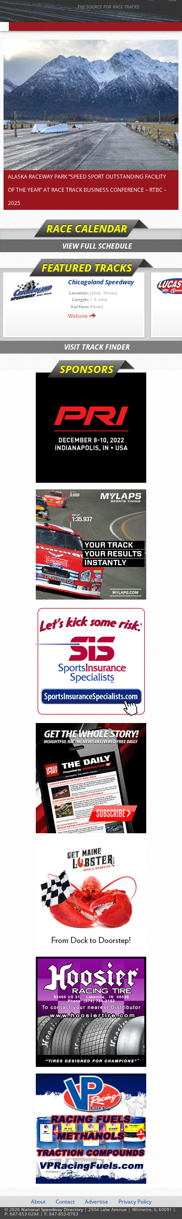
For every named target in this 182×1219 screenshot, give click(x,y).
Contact (65, 1201)
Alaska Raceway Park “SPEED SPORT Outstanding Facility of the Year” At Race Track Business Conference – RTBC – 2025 (87, 190)
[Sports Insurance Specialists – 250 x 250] (91, 661)
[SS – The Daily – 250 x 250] (91, 778)
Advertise (96, 1201)
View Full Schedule (97, 246)
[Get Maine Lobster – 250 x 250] (91, 895)
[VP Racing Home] (91, 1129)
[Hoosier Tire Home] (91, 1012)
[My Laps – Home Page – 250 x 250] (91, 544)
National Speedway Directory (86, 18)
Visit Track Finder (97, 347)
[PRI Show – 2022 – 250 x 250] (91, 428)
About (38, 1201)
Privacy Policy (135, 1201)
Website (78, 316)
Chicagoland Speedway (101, 282)
